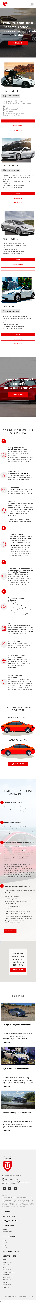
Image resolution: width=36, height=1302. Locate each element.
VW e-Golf (6, 1274)
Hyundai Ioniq (7, 1269)
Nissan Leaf (6, 1264)
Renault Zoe (6, 1277)
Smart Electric (7, 1284)
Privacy (31, 1296)
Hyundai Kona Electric (9, 1272)
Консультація (18, 125)
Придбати (18, 43)
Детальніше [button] (18, 130)
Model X (5, 1245)
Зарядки (5, 1229)
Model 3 (5, 1243)
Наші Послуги (9, 1216)
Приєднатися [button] (18, 970)
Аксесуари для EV (11, 1251)
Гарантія (6, 1211)
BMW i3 (5, 1259)
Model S (5, 1240)
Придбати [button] (18, 394)
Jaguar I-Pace (6, 1287)
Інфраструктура (7, 1231)
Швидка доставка (11, 1221)
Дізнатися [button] (18, 764)
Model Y (5, 1248)
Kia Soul (5, 1267)
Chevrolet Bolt (7, 1279)
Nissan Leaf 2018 (7, 1262)
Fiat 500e (5, 1282)
